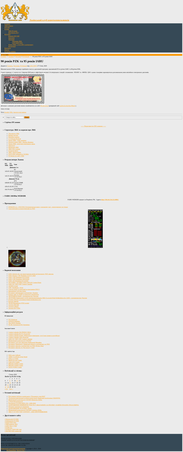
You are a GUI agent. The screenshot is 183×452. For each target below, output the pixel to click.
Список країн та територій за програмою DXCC (24, 289)
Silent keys (11, 145)
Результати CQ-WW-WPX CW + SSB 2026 (22, 403)
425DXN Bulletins (14, 321)
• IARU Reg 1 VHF (11, 426)
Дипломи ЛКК (17, 41)
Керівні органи (13, 135)
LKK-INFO (33, 66)
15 (10, 383)
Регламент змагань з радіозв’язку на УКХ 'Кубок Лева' (26, 346)
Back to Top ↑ (21, 450)
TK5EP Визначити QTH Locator (18, 303)
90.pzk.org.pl (45, 106)
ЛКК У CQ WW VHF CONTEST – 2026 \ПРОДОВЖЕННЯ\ (27, 412)
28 (8, 387)
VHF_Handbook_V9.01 (15, 288)
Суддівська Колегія (14, 139)
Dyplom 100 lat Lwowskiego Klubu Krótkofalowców (24, 300)
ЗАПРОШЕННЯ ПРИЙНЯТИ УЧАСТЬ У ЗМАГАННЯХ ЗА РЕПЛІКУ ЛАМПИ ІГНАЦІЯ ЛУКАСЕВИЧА (43, 405)
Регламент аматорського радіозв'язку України (23, 293)
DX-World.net (12, 319)
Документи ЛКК (13, 133)
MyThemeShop (11, 450)
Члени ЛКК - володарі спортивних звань (21, 144)
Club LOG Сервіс (14, 362)
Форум (7, 50)
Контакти (8, 48)
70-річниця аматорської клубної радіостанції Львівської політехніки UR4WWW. (34, 398)
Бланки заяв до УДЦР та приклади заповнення (23, 294)
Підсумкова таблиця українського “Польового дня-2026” (26, 396)
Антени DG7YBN (14, 308)
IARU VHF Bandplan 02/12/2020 (18, 277)
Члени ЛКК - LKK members (17, 140)
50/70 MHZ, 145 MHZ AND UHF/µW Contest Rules (24, 282)
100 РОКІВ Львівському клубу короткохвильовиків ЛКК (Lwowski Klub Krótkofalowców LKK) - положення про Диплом (47, 298)
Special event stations (19, 112)
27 (5, 387)
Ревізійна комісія (13, 137)
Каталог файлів (13, 301)
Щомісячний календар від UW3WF (19, 341)
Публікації (25, 56)
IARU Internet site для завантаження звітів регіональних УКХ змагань (30, 274)
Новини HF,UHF (13, 36)
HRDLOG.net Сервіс (15, 360)
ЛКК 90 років (12, 31)
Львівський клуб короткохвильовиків (13, 448)
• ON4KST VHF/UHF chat (13, 429)
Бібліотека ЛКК (13, 147)
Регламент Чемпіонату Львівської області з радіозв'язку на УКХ (29, 344)
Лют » (11, 389)
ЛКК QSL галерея (14, 149)
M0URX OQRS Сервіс (15, 365)
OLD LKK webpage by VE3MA (18, 154)
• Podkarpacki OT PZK (12, 421)
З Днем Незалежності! (15, 401)
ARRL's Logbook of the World (17, 357)
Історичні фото (13, 151)
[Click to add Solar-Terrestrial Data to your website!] (95, 247)
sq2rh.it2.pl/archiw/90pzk (67, 106)
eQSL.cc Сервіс (13, 358)
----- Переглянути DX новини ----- (93, 126)
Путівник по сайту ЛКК (16, 156)
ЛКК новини (9, 26)
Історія (7, 29)
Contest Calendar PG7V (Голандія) (19, 334)
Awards (6, 112)
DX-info (7, 27)
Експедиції (12, 46)
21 (8, 385)
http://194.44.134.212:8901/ (110, 199)
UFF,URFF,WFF (17, 43)
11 (17, 380)
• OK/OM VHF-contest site (13, 431)
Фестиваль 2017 (13, 33)
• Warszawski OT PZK (12, 419)
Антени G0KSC (13, 306)
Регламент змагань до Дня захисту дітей (21, 347)
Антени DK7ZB (13, 305)
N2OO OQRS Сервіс (15, 367)
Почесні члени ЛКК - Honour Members (20, 142)
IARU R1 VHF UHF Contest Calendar (20, 284)
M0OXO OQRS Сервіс (15, 364)
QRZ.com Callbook (14, 355)
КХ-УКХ (7, 34)
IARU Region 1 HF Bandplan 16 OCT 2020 (22, 275)
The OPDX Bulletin (14, 323)
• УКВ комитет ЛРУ (11, 424)
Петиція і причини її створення (18, 407)
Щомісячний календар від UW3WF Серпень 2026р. (25, 410)
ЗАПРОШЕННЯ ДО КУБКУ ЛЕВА (20, 408)
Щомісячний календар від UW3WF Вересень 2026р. (25, 400)
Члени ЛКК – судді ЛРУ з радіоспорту (20, 45)
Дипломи (11, 39)
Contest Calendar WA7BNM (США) (19, 332)
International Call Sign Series (17, 291)
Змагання (11, 38)
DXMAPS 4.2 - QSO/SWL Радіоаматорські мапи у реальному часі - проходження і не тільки (38, 207)
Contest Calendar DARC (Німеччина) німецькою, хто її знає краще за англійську (34, 335)
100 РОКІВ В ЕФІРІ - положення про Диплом (23, 296)
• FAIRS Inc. (8, 428)
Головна (7, 24)
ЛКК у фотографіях (14, 152)
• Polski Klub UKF (10, 422)
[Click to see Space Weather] (17, 266)
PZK (11, 112)
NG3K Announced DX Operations (19, 325)
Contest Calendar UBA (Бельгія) (18, 337)
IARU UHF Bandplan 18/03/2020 (18, 279)
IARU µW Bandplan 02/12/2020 (18, 281)
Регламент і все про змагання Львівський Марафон (25, 342)
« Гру (6, 389)
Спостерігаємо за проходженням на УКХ (21, 209)
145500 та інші (13, 286)
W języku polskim (10, 51)
